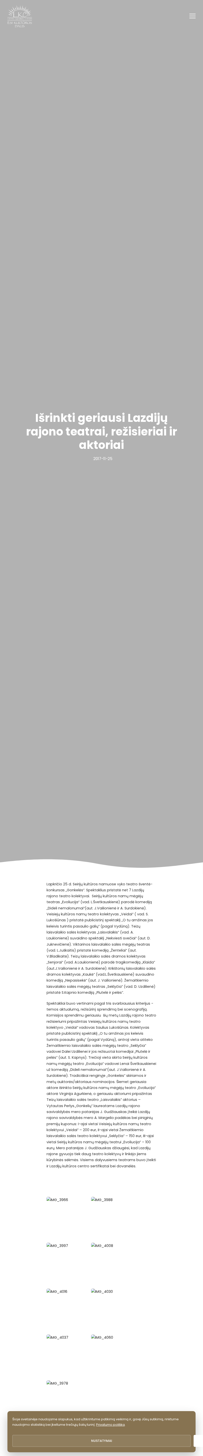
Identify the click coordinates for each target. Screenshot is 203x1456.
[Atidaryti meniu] (192, 16)
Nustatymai (101, 1440)
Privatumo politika (110, 1424)
